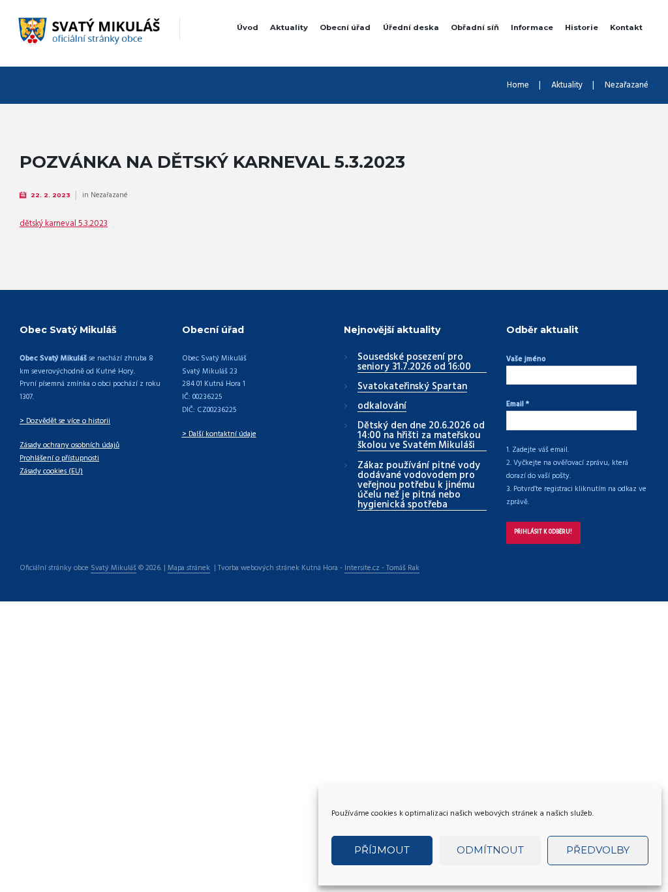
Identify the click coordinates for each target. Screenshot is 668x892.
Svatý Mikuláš (113, 568)
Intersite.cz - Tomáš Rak (381, 568)
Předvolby (598, 850)
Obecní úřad (345, 27)
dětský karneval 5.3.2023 (64, 224)
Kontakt (626, 27)
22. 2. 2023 (50, 195)
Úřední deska (411, 27)
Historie (581, 27)
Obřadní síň (475, 27)
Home (518, 85)
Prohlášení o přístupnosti (59, 458)
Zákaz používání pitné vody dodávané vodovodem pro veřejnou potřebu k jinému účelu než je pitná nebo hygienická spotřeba (418, 486)
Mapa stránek (189, 568)
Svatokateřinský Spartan (412, 387)
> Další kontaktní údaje (219, 434)
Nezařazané (626, 85)
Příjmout (382, 850)
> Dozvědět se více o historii (65, 421)
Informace (532, 27)
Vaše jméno (525, 359)
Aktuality (289, 27)
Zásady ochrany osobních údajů (69, 445)
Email (517, 404)
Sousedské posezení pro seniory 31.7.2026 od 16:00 (414, 363)
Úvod (247, 27)
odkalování (381, 407)
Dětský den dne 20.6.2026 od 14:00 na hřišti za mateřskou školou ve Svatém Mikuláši (421, 436)
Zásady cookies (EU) (51, 471)
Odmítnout (490, 850)
